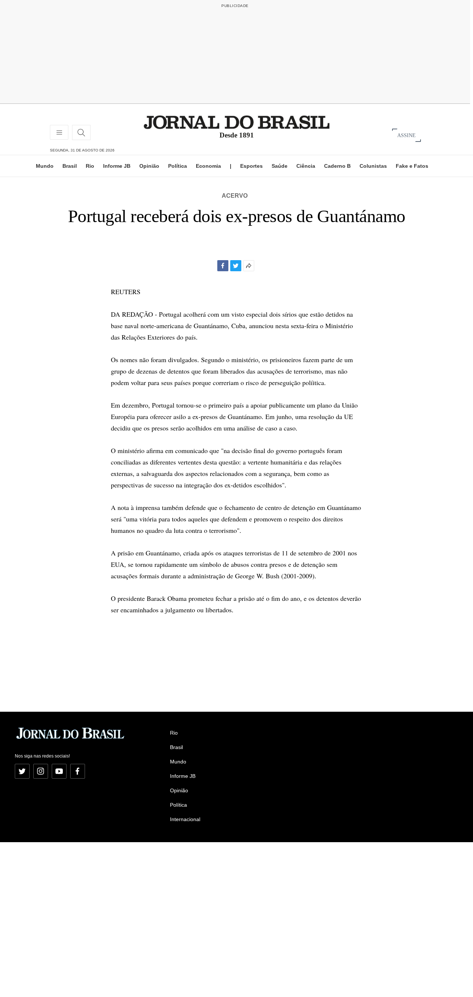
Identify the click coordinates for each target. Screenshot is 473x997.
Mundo (45, 166)
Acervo (235, 196)
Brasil (69, 166)
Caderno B (337, 166)
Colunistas (373, 166)
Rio (90, 166)
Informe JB (116, 166)
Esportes (251, 166)
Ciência (305, 166)
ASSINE (406, 135)
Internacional (185, 819)
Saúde (279, 166)
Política (177, 166)
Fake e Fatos (412, 166)
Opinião (149, 166)
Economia (208, 166)
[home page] (237, 122)
